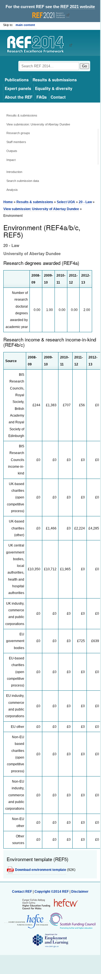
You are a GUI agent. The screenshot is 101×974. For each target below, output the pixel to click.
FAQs (41, 97)
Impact (11, 159)
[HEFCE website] (26, 921)
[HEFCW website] (50, 904)
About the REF (19, 97)
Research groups (18, 133)
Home (8, 202)
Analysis (12, 189)
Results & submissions (55, 79)
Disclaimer (79, 892)
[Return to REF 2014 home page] (37, 45)
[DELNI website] (50, 940)
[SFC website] (72, 921)
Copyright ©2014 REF (52, 892)
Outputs (11, 151)
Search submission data (22, 180)
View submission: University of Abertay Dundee (38, 124)
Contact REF (22, 892)
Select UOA (66, 202)
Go (84, 66)
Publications (17, 79)
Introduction (14, 172)
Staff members (16, 142)
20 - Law (85, 202)
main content (25, 25)
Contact (58, 97)
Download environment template (40, 870)
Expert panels (18, 88)
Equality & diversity (53, 88)
